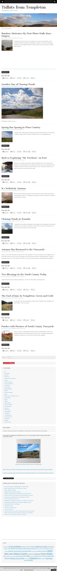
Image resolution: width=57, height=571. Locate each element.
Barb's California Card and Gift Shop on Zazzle (15, 488)
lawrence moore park (14, 551)
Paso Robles (7, 397)
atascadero (51, 546)
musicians (44, 551)
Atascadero (7, 373)
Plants (6, 399)
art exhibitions (16, 546)
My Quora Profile (8, 505)
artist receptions (30, 546)
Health (6, 390)
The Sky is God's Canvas (10, 507)
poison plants (19, 556)
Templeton (7, 413)
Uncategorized (8, 415)
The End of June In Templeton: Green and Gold (27, 296)
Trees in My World (9, 509)
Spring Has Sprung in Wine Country (20, 127)
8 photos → (14, 121)
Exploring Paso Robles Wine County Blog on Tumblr (17, 497)
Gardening (7, 385)
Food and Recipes (9, 383)
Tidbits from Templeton (23, 7)
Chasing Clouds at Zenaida (15, 219)
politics (24, 556)
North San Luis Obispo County (12, 395)
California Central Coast (10, 378)
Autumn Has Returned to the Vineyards (22, 249)
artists (37, 546)
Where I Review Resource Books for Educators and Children (19, 512)
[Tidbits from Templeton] (28, 15)
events (6, 380)
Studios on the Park (17, 558)
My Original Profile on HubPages (12, 504)
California (7, 376)
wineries (30, 560)
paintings (37, 554)
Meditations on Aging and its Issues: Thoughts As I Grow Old (19, 500)
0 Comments (20, 37)
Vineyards (7, 418)
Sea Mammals (8, 406)
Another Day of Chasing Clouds (18, 84)
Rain (28, 556)
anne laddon (5, 546)
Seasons (7, 408)
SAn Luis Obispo (8, 404)
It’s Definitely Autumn (13, 188)
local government (26, 551)
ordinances (31, 554)
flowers (37, 548)
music (39, 551)
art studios (44, 546)
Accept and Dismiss (28, 569)
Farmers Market (8, 382)
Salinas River (8, 402)
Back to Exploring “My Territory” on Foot (24, 158)
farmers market (22, 548)
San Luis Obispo (46, 556)
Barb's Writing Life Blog (10, 490)
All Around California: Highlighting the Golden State (16, 486)
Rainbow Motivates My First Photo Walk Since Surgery (26, 34)
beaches (5, 548)
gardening (41, 548)
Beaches (7, 375)
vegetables (43, 558)
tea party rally (26, 558)
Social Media (8, 411)
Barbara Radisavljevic (7, 37)
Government (7, 387)
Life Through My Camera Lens (12, 498)
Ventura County (8, 416)
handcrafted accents (47, 548)
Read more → (5, 145)
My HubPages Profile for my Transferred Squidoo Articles (18, 502)
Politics (6, 401)
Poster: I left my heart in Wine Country (24, 464)
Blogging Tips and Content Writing (12, 491)
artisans (24, 546)
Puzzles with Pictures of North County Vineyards (27, 326)
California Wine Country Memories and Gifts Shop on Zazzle (19, 495)
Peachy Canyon (7, 556)
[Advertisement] (28, 62)
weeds (25, 560)
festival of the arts (31, 548)
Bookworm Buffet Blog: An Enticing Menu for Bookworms (18, 493)
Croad (16, 548)
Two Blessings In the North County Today (24, 274)
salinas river (38, 556)
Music (6, 394)
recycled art (32, 556)
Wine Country (8, 422)
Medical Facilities (9, 392)
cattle (9, 548)
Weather (7, 420)
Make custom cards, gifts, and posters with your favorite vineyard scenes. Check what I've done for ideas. (28, 469)
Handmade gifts (8, 389)
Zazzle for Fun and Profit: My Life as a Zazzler (15, 514)
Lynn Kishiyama (34, 551)
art (5, 371)
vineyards (49, 558)
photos (14, 556)
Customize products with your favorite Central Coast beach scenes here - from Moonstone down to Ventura (28, 472)
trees (39, 558)
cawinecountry (38, 464)
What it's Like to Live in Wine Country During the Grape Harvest (19, 511)
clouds (13, 548)
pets (11, 556)
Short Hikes (7, 409)
